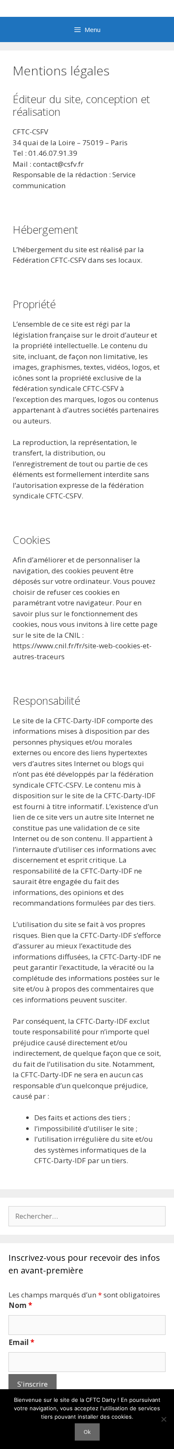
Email (21, 1342)
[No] (163, 1419)
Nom (20, 1305)
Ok (87, 1432)
